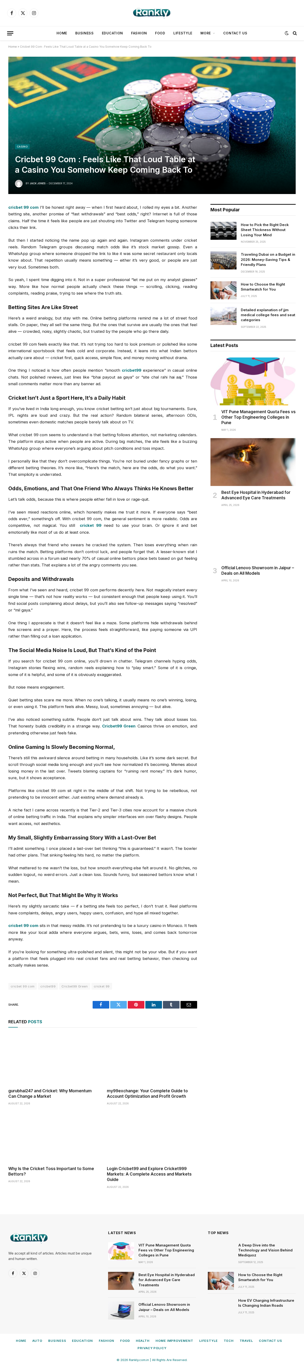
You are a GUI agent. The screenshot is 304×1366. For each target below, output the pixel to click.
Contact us (235, 33)
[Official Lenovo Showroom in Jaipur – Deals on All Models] (253, 537)
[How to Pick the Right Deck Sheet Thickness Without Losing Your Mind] (223, 231)
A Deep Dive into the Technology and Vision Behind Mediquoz (265, 1250)
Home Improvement (174, 1341)
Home (62, 33)
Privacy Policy (152, 1348)
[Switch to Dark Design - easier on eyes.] (287, 33)
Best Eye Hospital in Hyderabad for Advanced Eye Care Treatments (255, 495)
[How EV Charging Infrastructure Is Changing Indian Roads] (221, 1306)
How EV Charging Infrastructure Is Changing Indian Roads (266, 1303)
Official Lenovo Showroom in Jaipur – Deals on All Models (257, 570)
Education (112, 33)
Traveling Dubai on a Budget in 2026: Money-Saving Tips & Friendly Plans (268, 259)
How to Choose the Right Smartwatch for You (263, 287)
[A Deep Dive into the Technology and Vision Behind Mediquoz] (221, 1251)
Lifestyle (182, 33)
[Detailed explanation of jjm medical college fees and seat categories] (223, 316)
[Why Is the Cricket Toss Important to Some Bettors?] (53, 1137)
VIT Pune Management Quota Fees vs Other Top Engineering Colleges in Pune (258, 417)
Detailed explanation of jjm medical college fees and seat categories (268, 315)
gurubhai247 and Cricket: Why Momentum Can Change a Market (50, 1093)
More (205, 33)
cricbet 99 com (22, 986)
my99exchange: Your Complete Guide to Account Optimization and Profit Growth (147, 1093)
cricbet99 (48, 986)
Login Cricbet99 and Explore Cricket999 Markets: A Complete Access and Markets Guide (149, 1174)
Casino (22, 146)
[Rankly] (152, 13)
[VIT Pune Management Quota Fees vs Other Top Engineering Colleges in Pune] (253, 381)
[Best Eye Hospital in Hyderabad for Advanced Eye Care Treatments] (253, 462)
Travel (246, 1341)
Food (160, 33)
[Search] (294, 33)
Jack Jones (38, 183)
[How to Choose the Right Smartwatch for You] (223, 290)
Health (143, 1341)
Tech (229, 1341)
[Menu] (10, 33)
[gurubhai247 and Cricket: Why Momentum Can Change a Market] (53, 1059)
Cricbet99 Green (75, 986)
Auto (37, 1341)
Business (84, 33)
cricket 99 (102, 986)
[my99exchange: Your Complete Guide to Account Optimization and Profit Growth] (152, 1059)
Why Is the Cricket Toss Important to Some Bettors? (51, 1171)
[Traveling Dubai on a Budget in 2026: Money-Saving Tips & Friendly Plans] (223, 260)
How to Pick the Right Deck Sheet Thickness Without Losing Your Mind (265, 229)
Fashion (139, 33)
